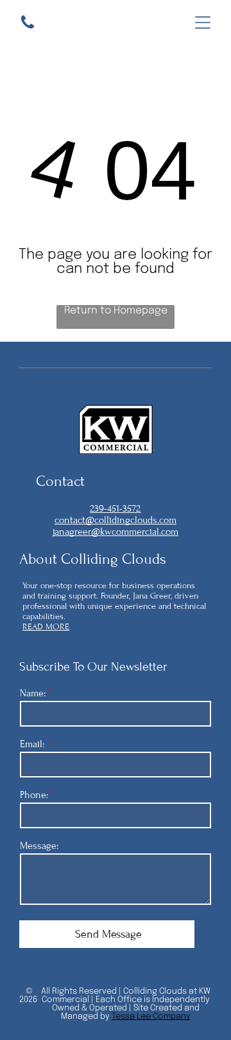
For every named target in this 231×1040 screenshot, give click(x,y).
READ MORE (45, 627)
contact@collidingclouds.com (115, 520)
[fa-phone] (27, 28)
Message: (39, 845)
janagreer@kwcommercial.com (115, 531)
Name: (33, 693)
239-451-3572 (115, 508)
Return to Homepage (115, 310)
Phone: (34, 795)
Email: (32, 744)
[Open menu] (202, 22)
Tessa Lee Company (151, 1016)
